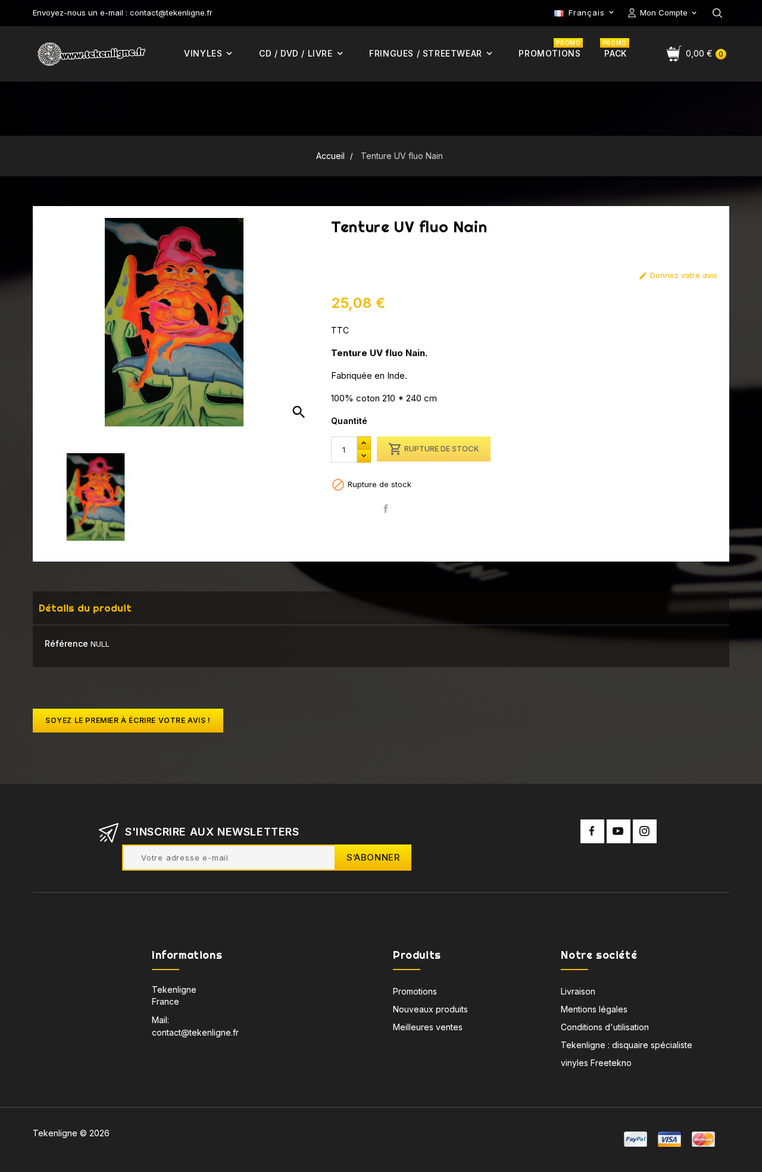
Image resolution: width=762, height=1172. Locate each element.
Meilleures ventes (428, 1027)
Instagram (645, 831)
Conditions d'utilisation (605, 1027)
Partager (385, 509)
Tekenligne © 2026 (71, 1133)
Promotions (415, 991)
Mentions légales (594, 1009)
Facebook (592, 831)
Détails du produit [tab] (85, 607)
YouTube (618, 831)
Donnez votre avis (677, 275)
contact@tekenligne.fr (195, 1032)
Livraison (578, 991)
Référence (66, 643)
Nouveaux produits (430, 1009)
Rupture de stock (433, 449)
